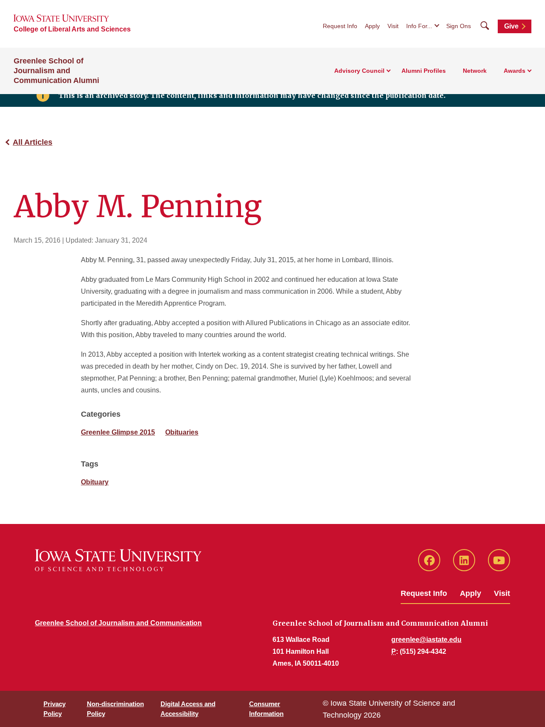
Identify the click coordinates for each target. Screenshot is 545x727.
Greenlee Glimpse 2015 (118, 432)
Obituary (95, 482)
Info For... (419, 26)
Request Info (340, 26)
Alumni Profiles (424, 70)
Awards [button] (514, 70)
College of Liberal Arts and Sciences (72, 29)
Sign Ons (458, 26)
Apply (372, 26)
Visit (393, 26)
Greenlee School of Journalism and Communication (118, 623)
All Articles (32, 142)
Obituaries (181, 432)
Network (475, 70)
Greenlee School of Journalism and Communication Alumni (56, 71)
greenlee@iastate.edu (426, 639)
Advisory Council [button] (359, 70)
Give (511, 26)
